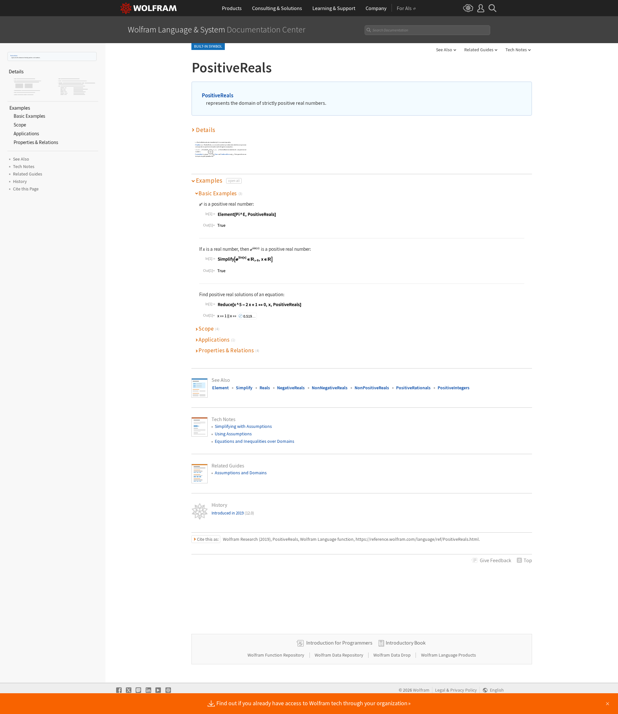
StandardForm (214, 154)
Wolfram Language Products (448, 655)
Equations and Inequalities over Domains (254, 441)
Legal (440, 690)
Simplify (197, 145)
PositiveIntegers (453, 388)
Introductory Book (406, 642)
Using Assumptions (233, 434)
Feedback (495, 560)
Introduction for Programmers (339, 642)
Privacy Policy (463, 690)
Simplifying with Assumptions (243, 426)
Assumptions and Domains (241, 473)
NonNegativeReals (329, 388)
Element (220, 388)
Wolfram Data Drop (392, 655)
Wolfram (421, 690)
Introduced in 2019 (233, 513)
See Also (444, 50)
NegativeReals (291, 388)
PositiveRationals (413, 388)
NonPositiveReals (372, 388)
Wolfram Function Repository (276, 655)
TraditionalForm (225, 154)
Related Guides (478, 50)
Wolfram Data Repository (339, 655)
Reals (265, 388)
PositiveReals (14, 55)
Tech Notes (516, 50)
